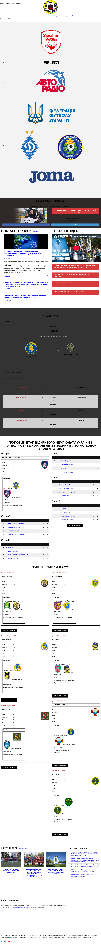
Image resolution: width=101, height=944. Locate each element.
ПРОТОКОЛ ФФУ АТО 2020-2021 (75, 283)
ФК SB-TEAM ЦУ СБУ (65, 484)
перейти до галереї (22, 848)
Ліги (18, 16)
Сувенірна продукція (53, 16)
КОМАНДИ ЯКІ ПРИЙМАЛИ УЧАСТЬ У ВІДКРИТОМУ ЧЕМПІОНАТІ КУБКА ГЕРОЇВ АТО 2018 (56, 871)
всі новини (35, 231)
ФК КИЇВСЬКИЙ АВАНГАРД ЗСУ (17, 534)
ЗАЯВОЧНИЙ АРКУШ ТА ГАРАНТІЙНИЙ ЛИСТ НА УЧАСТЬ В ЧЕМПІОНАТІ (72, 275)
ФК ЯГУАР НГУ (64, 508)
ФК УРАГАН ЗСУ (13, 558)
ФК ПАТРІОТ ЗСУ (65, 512)
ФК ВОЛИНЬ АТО (13, 547)
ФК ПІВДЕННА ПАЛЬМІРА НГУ (68, 492)
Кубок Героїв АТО (27, 16)
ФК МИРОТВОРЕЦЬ (67, 472)
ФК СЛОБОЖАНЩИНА (66, 488)
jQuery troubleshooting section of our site (21, 907)
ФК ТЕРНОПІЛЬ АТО (67, 464)
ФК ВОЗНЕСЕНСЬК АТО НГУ (68, 516)
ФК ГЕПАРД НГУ (66, 461)
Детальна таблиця (9, 630)
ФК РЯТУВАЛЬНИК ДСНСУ (16, 527)
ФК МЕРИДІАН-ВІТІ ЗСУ (67, 520)
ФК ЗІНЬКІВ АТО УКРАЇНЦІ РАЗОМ (18, 555)
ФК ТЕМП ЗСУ (65, 468)
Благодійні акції (68, 16)
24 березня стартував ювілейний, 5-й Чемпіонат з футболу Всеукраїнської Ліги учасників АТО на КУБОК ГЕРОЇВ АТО (34, 873)
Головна (5, 16)
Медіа (43, 16)
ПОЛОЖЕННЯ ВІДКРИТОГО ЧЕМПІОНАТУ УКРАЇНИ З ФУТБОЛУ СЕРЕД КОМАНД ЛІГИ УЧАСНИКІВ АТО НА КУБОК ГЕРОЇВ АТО (75, 266)
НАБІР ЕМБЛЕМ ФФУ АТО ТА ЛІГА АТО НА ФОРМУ (75, 292)
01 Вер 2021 (8, 288)
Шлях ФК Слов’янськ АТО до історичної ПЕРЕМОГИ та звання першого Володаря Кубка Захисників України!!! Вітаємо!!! (26, 284)
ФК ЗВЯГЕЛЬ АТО (13, 531)
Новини (12, 16)
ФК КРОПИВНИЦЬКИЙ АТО (16, 523)
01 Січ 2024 (7, 258)
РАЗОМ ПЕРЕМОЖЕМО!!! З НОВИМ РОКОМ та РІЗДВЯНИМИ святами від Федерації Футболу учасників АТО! (22, 254)
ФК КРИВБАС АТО (13, 551)
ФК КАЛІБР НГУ (63, 496)
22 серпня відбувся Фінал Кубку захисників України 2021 (11, 870)
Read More (7, 276)
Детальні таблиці (75, 525)
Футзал (37, 16)
